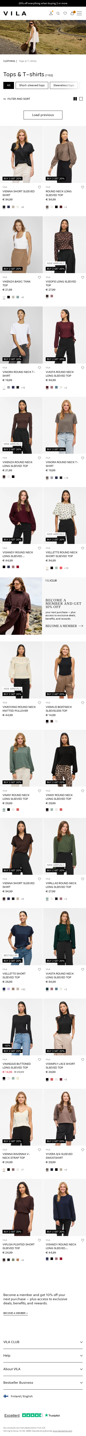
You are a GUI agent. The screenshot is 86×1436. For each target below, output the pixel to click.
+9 (22, 1260)
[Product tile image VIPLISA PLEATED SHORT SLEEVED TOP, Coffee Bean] (21, 1207)
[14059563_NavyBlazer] (4, 989)
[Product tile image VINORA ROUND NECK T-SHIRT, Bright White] (21, 334)
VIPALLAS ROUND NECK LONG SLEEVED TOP (61, 885)
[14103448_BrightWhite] (4, 387)
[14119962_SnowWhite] (8, 1078)
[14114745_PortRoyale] (47, 387)
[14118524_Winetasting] (61, 1079)
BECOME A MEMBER (14, 1313)
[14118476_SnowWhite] (17, 1169)
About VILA (11, 1369)
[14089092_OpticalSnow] (4, 297)
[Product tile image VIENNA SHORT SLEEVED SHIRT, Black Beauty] (21, 154)
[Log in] (51, 13)
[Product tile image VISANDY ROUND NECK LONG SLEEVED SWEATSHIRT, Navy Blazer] (64, 1207)
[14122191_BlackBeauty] (56, 899)
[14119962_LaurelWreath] (13, 1078)
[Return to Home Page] (14, 13)
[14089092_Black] (8, 297)
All (8, 85)
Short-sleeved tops (32, 85)
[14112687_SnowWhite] (13, 809)
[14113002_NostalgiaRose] (51, 296)
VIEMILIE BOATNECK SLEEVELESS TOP (59, 708)
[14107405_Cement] (13, 207)
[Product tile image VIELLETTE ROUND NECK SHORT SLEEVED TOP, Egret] (64, 515)
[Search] (58, 13)
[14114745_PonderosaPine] (47, 989)
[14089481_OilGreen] (13, 1260)
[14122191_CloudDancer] (51, 899)
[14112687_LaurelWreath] (4, 809)
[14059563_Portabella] (13, 989)
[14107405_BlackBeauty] (4, 207)
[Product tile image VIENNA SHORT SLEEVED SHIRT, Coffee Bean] (21, 846)
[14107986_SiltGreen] (56, 568)
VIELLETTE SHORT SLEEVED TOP (14, 975)
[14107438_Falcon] (47, 207)
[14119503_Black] (56, 1169)
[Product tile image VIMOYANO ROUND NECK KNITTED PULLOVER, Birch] (21, 669)
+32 (23, 989)
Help (6, 1355)
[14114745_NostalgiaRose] (51, 387)
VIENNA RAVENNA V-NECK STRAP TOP (16, 1156)
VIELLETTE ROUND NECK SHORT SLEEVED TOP (61, 554)
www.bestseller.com (62, 1431)
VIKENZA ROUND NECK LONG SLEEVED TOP (17, 464)
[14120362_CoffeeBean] (4, 477)
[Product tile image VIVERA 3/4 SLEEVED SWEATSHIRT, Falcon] (64, 1117)
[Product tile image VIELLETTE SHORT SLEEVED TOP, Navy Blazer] (21, 936)
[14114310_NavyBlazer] (8, 567)
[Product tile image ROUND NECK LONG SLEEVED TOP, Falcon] (64, 154)
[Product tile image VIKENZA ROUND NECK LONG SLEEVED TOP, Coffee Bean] (21, 425)
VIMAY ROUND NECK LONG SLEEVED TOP (16, 797)
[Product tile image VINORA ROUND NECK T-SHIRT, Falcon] (64, 425)
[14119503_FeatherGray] (61, 1169)
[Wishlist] (65, 13)
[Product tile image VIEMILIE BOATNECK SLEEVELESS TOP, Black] (64, 669)
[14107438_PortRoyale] (61, 207)
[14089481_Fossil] (17, 1260)
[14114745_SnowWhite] (61, 387)
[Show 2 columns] (75, 98)
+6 (22, 297)
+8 (22, 207)
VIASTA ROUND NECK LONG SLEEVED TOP (60, 373)
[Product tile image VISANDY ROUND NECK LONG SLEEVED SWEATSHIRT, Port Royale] (21, 515)
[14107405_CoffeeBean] (4, 899)
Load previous (43, 115)
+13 (66, 568)
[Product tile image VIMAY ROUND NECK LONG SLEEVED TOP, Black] (64, 758)
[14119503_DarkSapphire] (51, 1169)
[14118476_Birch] (4, 1169)
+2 (65, 207)
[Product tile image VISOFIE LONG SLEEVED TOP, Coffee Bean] (64, 244)
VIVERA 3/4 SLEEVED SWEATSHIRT (59, 1156)
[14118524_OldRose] (51, 1079)
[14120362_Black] (13, 477)
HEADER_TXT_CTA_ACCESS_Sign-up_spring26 (64, 582)
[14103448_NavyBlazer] (13, 387)
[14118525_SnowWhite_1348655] (56, 721)
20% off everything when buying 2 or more (43, 3)
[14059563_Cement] (17, 989)
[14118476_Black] (8, 1169)
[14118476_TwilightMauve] (13, 1169)
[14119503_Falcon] (47, 1169)
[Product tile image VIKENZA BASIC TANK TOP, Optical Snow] (21, 244)
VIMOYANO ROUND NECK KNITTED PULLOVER (19, 708)
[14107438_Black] (56, 207)
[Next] (4, 158)
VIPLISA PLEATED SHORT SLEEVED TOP (19, 1246)
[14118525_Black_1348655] (47, 721)
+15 (23, 387)
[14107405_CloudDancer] (17, 207)
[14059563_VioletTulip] (8, 989)
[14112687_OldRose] (17, 809)
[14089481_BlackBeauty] (8, 1260)
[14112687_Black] (8, 809)
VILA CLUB (11, 1342)
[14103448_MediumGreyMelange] (8, 387)
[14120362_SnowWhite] (8, 477)
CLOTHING (9, 61)
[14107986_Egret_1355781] (47, 568)
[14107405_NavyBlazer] (8, 207)
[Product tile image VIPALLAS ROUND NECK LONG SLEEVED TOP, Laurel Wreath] (64, 846)
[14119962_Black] (4, 1078)
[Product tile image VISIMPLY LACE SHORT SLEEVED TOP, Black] (64, 1027)
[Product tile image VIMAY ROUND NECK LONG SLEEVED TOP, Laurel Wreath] (21, 758)
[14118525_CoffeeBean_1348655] (51, 721)
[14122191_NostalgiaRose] (61, 899)
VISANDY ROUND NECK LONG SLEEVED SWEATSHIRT (18, 556)
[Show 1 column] (81, 98)
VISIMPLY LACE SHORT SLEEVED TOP (60, 1065)
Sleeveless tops (63, 85)
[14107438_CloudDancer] (51, 207)
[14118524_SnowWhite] (56, 1079)
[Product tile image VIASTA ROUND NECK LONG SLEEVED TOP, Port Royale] (64, 334)
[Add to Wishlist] (39, 187)
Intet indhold (10, 580)
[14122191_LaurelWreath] (47, 899)
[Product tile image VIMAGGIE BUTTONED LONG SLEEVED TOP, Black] (21, 1027)
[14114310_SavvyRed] (17, 567)
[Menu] (79, 13)
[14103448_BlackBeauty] (17, 387)
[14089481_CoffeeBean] (4, 1260)
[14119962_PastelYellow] (17, 1078)
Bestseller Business (18, 1383)
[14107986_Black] (51, 568)
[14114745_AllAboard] (56, 387)
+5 (65, 1079)
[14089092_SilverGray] (13, 297)
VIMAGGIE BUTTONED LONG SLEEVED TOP (17, 1065)
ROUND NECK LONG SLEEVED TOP (59, 193)
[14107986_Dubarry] (61, 568)
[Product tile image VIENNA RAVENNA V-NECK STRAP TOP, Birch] (21, 1117)
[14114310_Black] (4, 567)
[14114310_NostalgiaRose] (13, 567)
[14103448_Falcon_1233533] (47, 478)
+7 (22, 1169)
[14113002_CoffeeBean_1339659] (47, 296)
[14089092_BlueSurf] (17, 297)
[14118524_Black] (47, 1079)
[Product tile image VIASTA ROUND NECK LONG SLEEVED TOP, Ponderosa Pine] (64, 936)
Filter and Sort (19, 99)
